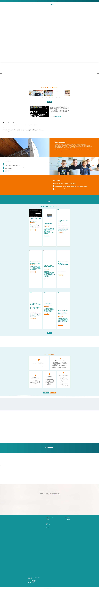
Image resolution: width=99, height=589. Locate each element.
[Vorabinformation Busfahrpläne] (49, 215)
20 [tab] (55, 97)
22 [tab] (57, 97)
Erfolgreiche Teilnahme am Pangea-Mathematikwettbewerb (63, 263)
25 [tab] (59, 97)
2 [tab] (41, 97)
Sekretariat (47, 525)
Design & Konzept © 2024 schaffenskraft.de (49, 587)
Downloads (47, 519)
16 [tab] (52, 97)
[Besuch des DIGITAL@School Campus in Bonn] (49, 295)
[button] (1, 73)
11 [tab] (48, 97)
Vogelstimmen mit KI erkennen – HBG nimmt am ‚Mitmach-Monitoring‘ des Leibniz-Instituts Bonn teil (35, 305)
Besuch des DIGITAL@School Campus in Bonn (48, 303)
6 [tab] (44, 97)
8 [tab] (46, 97)
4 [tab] (43, 97)
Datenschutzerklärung (39, 506)
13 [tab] (50, 97)
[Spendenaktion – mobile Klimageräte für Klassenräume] (35, 212)
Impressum (68, 519)
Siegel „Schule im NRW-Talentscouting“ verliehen (49, 266)
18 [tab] (54, 97)
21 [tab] (56, 97)
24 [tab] (58, 97)
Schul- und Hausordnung (49, 524)
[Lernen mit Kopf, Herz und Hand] (63, 213)
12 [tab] (49, 97)
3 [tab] (42, 97)
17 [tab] (53, 97)
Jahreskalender (48, 520)
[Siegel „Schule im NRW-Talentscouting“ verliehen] (49, 256)
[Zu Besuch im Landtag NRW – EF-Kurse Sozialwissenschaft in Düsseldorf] (63, 300)
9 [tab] (47, 97)
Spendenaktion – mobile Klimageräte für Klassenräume (35, 220)
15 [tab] (51, 97)
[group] (13, 341)
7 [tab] (45, 97)
